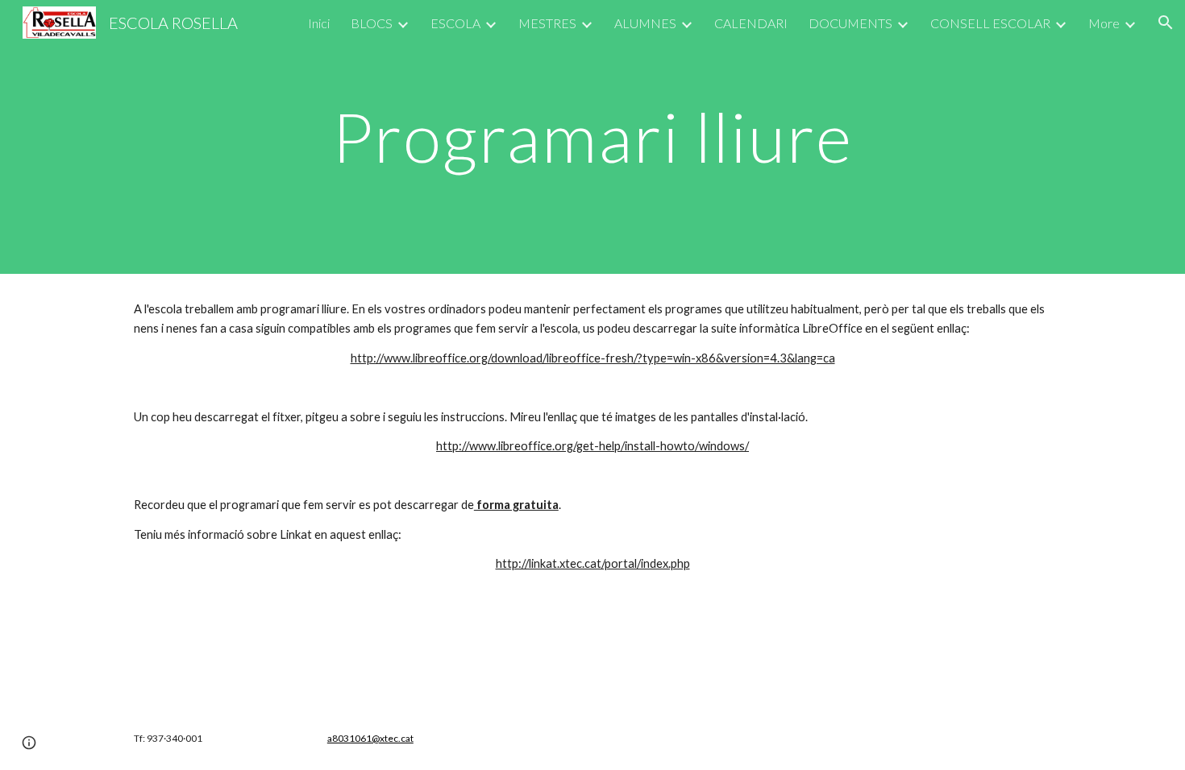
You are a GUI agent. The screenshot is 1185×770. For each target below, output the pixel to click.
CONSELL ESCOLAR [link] (990, 23)
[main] (592, 136)
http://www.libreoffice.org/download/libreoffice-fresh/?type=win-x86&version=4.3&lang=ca (593, 358)
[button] (1165, 22)
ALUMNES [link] (645, 23)
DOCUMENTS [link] (850, 23)
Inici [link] (319, 23)
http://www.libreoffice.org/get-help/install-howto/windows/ (592, 446)
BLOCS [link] (372, 23)
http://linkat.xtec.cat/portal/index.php (593, 563)
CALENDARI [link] (751, 23)
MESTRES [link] (547, 23)
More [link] (1104, 23)
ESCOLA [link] (455, 23)
